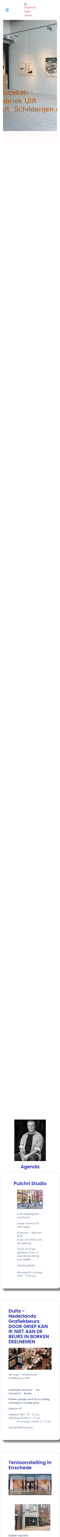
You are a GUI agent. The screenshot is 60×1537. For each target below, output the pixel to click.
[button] (7, 10)
